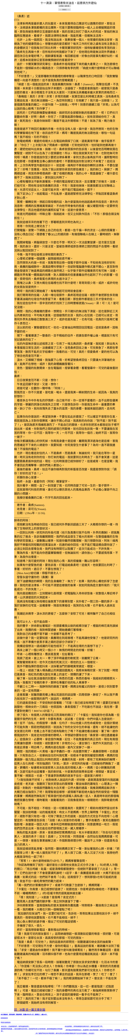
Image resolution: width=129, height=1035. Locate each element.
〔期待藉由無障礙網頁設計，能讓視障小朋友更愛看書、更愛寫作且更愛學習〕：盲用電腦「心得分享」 (97, 1030)
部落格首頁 (4, 1018)
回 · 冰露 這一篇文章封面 (29, 1009)
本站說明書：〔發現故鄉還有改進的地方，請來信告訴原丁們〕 (84, 1026)
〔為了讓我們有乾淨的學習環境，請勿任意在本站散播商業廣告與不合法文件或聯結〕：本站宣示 (64, 1033)
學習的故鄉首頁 (6, 1022)
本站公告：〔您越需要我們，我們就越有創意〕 (15, 1026)
